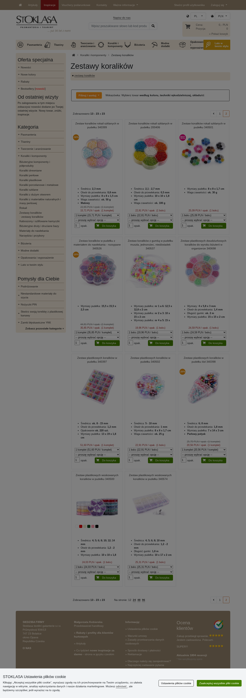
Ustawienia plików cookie (176, 683)
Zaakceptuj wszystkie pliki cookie (219, 683)
